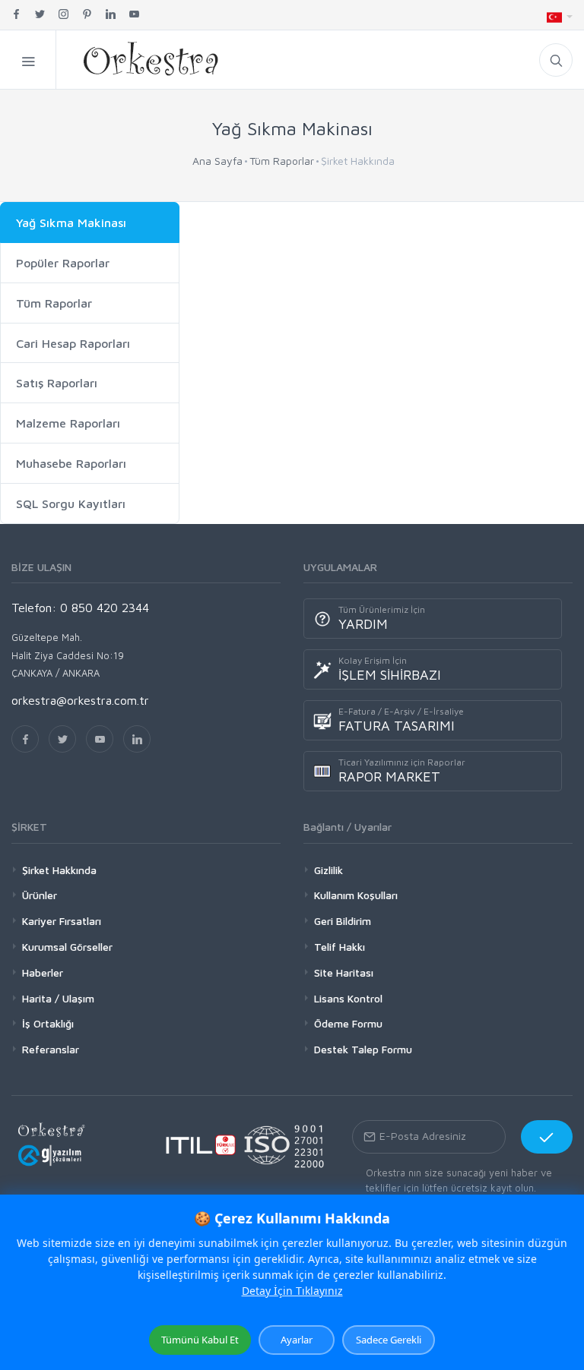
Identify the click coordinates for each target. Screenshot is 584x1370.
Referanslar (50, 1049)
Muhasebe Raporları (71, 463)
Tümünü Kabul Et (200, 1339)
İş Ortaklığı (48, 1023)
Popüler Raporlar (63, 263)
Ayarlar (297, 1339)
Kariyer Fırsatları (61, 920)
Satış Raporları (56, 383)
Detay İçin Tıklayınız (292, 1290)
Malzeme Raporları (68, 423)
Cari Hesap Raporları (73, 343)
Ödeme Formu (348, 1023)
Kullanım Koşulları (356, 895)
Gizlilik (328, 869)
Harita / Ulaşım (58, 998)
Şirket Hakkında (59, 869)
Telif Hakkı (339, 946)
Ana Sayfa (217, 160)
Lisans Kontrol (348, 998)
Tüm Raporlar (281, 160)
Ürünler (39, 895)
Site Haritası (343, 972)
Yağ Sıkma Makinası (71, 222)
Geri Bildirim (342, 920)
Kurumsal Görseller (67, 946)
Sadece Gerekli (388, 1339)
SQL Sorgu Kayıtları (70, 503)
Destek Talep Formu (363, 1049)
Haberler (42, 972)
